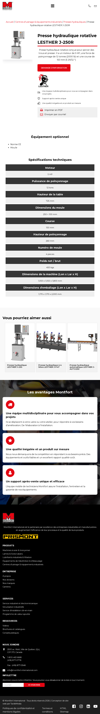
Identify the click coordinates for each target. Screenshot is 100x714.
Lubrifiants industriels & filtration (17, 557)
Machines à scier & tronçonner (16, 550)
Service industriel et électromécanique (20, 603)
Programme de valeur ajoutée (16, 614)
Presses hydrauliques (75, 22)
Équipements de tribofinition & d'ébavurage (22, 561)
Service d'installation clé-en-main (17, 610)
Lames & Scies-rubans (13, 554)
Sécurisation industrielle (13, 607)
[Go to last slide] (3, 347)
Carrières (7, 587)
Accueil (10, 22)
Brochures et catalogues (14, 629)
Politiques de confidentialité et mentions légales (19, 710)
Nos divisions (8, 580)
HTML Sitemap (64, 710)
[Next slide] (97, 347)
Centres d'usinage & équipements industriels (38, 22)
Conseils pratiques (11, 633)
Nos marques (9, 583)
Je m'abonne (34, 685)
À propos (7, 576)
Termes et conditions (47, 710)
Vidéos (6, 626)
